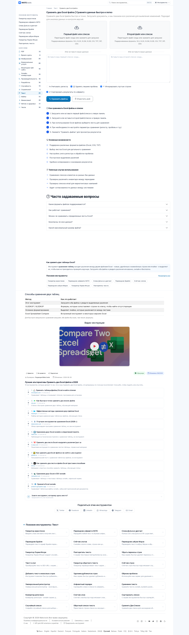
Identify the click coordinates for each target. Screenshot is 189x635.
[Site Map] (138, 621)
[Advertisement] (108, 246)
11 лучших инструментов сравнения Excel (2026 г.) (56, 422)
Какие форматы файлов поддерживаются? (67, 204)
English (46, 631)
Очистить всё (83, 99)
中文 (125, 631)
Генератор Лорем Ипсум (28, 40)
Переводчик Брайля (26, 29)
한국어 (130, 631)
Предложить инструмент (74, 623)
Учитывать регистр (59, 86)
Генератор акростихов (27, 18)
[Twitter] (153, 621)
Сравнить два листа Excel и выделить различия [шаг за (58, 442)
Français (68, 631)
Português (76, 631)
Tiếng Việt (144, 631)
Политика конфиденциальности (35, 620)
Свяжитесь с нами (82, 620)
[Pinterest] (161, 621)
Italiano (83, 631)
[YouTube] (149, 621)
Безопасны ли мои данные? (61, 222)
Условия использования (61, 620)
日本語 (100, 631)
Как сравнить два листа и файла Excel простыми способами (60, 463)
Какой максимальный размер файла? (65, 228)
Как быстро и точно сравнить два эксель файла (55, 401)
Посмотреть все (164, 276)
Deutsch (61, 631)
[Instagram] (141, 621)
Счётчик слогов (25, 33)
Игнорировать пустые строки (118, 86)
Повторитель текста (26, 43)
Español (53, 631)
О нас (26, 623)
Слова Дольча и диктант (28, 26)
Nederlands (92, 631)
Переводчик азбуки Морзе (29, 36)
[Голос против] (28, 394)
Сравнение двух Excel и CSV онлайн (51, 474)
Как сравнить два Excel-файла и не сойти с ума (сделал (58, 453)
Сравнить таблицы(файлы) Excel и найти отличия (56, 390)
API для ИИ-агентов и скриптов (46, 623)
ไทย (150, 631)
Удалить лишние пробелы (86, 86)
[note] (157, 621)
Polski (120, 631)
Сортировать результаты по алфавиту (67, 92)
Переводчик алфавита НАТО (29, 22)
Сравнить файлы (59, 99)
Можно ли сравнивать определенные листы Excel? (71, 216)
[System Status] (145, 621)
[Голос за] (28, 390)
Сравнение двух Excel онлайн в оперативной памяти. (57, 432)
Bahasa (113, 631)
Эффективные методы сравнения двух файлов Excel (57, 411)
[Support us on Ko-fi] (164, 621)
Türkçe (136, 631)
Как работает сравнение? (60, 210)
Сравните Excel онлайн (46, 484)
